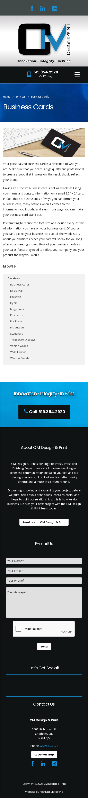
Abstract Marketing (51, 792)
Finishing (15, 297)
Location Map (44, 754)
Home (6, 96)
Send (44, 647)
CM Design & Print (55, 784)
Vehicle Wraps (19, 346)
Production (17, 327)
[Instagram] (54, 9)
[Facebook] (32, 9)
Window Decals (19, 358)
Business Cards (20, 284)
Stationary (16, 333)
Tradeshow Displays (23, 340)
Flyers (14, 303)
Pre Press (16, 321)
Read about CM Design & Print (44, 522)
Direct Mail (16, 290)
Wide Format (18, 352)
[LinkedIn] (42, 9)
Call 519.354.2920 (47, 412)
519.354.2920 (50, 746)
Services (14, 278)
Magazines (17, 309)
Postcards (16, 315)
